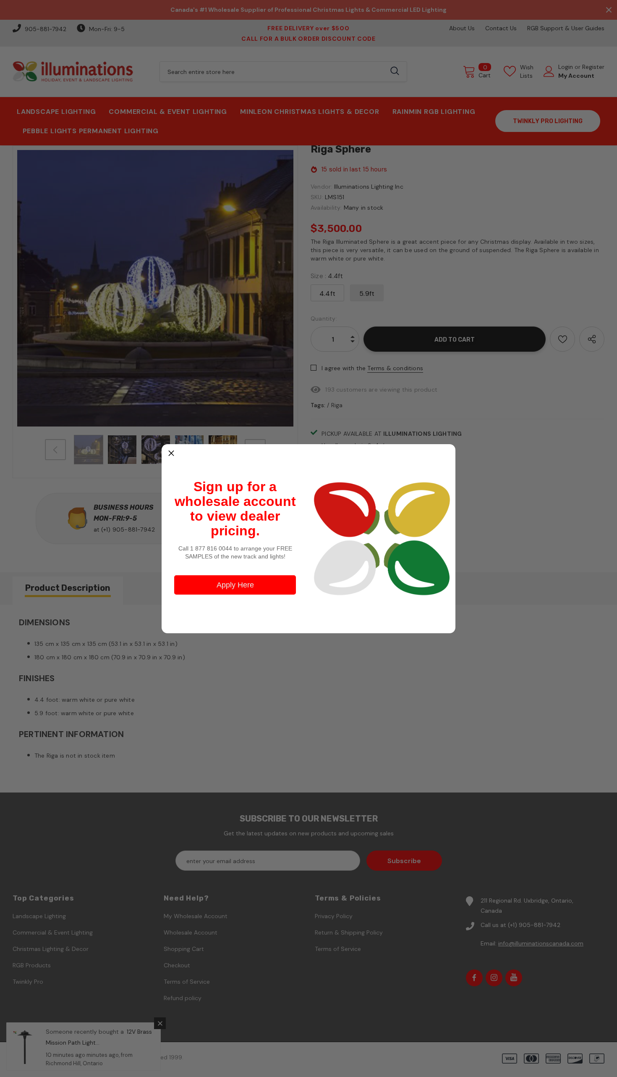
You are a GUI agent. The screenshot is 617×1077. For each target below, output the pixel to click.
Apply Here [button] (235, 585)
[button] (171, 453)
